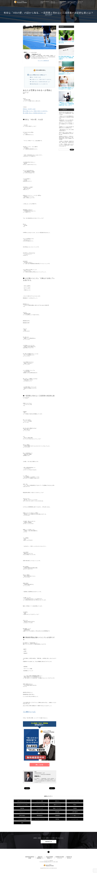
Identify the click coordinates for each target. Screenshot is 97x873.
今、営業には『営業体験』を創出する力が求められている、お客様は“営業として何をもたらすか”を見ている (66, 145)
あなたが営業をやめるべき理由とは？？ (38, 74)
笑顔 (22, 822)
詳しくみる (39, 764)
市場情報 (75, 808)
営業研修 (57, 819)
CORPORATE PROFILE (29, 857)
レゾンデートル (75, 819)
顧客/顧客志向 (40, 815)
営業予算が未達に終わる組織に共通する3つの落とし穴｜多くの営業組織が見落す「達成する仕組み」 (66, 113)
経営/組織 (57, 811)
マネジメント (22, 811)
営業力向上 (57, 801)
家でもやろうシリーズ (22, 801)
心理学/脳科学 (75, 811)
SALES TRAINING (49, 857)
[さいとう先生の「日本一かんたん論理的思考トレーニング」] (66, 71)
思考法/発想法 (22, 815)
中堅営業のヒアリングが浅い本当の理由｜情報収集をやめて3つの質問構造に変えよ (66, 127)
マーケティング (40, 808)
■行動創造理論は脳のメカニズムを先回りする (39, 83)
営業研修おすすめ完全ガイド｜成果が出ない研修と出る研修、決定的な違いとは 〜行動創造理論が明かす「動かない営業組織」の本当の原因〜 (66, 138)
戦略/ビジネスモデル (57, 808)
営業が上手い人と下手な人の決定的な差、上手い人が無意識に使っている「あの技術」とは (66, 123)
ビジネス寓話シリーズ (74, 815)
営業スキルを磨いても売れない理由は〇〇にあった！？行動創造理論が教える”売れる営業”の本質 (66, 133)
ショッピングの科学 (22, 819)
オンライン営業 (40, 801)
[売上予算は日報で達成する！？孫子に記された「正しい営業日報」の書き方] (66, 54)
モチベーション (40, 811)
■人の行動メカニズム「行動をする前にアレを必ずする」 (41, 79)
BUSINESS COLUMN (60, 857)
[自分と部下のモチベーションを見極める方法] (66, 39)
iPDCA (74, 804)
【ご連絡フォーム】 (29, 712)
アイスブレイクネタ (75, 801)
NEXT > (52, 788)
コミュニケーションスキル (39, 804)
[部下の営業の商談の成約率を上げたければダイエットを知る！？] (66, 86)
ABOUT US (40, 857)
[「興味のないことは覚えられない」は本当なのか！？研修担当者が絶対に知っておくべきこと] (66, 100)
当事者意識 (57, 815)
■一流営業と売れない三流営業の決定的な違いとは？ (40, 81)
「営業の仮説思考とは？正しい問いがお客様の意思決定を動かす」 (66, 130)
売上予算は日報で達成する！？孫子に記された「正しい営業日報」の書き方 (66, 57)
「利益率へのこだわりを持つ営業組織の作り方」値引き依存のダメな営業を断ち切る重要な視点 (66, 117)
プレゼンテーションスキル (22, 804)
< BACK (27, 788)
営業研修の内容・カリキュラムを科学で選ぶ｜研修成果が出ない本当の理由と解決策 (66, 120)
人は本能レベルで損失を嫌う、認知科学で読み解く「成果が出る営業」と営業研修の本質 (66, 142)
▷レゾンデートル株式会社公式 (43, 60)
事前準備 (22, 808)
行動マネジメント (57, 804)
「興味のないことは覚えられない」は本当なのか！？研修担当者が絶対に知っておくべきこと (66, 104)
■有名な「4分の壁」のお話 (35, 77)
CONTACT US (48, 841)
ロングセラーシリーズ (39, 819)
